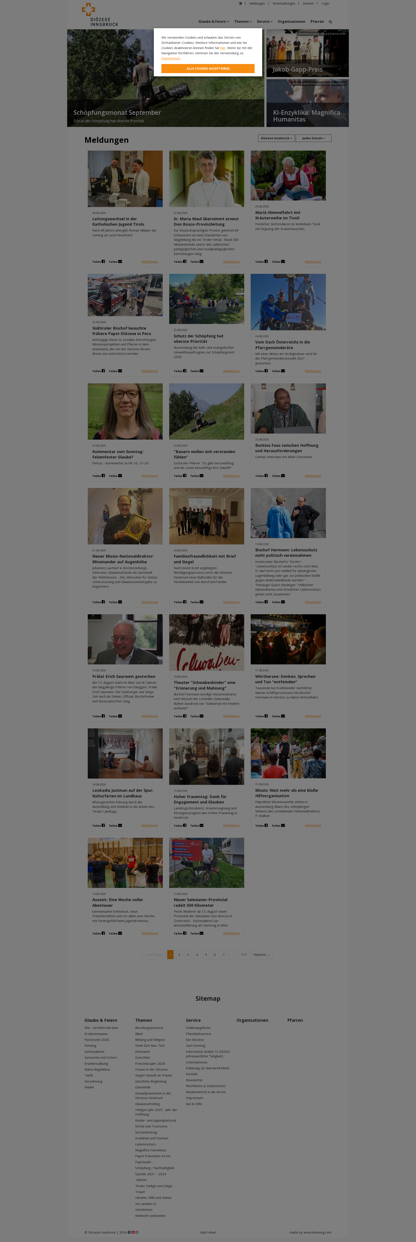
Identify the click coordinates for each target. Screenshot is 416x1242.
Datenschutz (170, 58)
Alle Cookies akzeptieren (208, 68)
